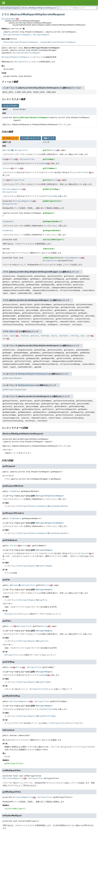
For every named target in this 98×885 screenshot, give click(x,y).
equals (14, 336)
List (6, 180)
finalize (24, 336)
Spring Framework (89, 3)
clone (5, 336)
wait (83, 336)
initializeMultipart (52, 240)
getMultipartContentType (14, 389)
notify (54, 336)
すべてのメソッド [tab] (10, 138)
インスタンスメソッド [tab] (30, 138)
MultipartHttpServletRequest (17, 35)
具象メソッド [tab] (49, 138)
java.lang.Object (10, 19)
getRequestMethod (51, 230)
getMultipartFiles (51, 201)
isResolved (48, 249)
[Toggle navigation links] (3, 3)
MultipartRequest (41, 35)
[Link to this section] (20, 81)
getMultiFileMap (50, 189)
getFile (46, 150)
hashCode (45, 336)
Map (5, 159)
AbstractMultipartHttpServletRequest (39, 8)
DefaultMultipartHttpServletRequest (20, 42)
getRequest (48, 213)
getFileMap (48, 159)
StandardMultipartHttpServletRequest (58, 42)
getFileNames (49, 168)
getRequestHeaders (51, 221)
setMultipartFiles (51, 258)
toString (74, 336)
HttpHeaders (8, 221)
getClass (35, 336)
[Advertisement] (49, 851)
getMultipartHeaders (12, 378)
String (55, 150)
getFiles (47, 180)
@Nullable (7, 150)
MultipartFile (21, 150)
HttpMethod (8, 230)
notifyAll (63, 336)
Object (13, 331)
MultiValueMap (9, 189)
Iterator (8, 168)
